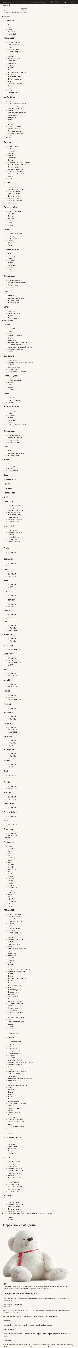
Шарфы (10, 223)
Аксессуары (9, 276)
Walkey (7, 782)
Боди (6, 475)
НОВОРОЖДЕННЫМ (11, 471)
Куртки (10, 65)
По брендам (9, 20)
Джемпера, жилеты (15, 532)
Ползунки (8, 488)
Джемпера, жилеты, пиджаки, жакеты (21, 362)
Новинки (7, 16)
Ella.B (6, 580)
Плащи (10, 81)
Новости (6, 1336)
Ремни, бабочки (13, 537)
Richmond (8, 712)
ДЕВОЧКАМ (9, 38)
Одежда (7, 142)
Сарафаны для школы (15, 84)
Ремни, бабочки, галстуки (17, 372)
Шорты (10, 176)
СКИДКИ (7, 838)
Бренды (6, 544)
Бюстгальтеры (13, 311)
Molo (9, 27)
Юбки (10, 90)
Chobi (6, 569)
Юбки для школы (13, 93)
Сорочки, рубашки (14, 367)
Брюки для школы (14, 49)
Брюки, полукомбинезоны (17, 104)
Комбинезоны (13, 61)
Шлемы (10, 225)
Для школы (9, 356)
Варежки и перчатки (15, 52)
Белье (6, 307)
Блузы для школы (14, 42)
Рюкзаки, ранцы (13, 369)
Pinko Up (7, 704)
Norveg (7, 691)
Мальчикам (9, 526)
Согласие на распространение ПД (18, 1347)
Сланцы (10, 243)
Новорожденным (32, 1325)
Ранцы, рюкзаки (13, 198)
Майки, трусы (12, 122)
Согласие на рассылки (39, 1347)
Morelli (7, 680)
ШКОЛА (6, 497)
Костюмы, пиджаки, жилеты (17, 342)
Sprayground (9, 749)
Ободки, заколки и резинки (17, 283)
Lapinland (6, 1306)
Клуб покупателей (63, 1334)
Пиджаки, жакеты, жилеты (17, 72)
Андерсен (8, 829)
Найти (24, 10)
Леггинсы (11, 68)
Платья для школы (14, 77)
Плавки (10, 451)
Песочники (9, 484)
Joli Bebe (8, 634)
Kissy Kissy (8, 645)
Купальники (12, 296)
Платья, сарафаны (14, 79)
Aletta (6, 548)
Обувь (6, 229)
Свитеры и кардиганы (15, 169)
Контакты (23, 2)
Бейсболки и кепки (14, 211)
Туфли (10, 245)
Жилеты (11, 267)
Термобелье (12, 318)
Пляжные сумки (13, 303)
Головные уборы (11, 207)
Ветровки (11, 54)
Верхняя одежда (11, 249)
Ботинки (11, 236)
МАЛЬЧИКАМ (9, 97)
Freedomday (9, 600)
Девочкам (8, 501)
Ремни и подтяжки (14, 126)
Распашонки (9, 493)
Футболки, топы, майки (16, 86)
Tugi (6, 771)
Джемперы (12, 56)
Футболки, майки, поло (16, 133)
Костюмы (11, 365)
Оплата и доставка (33, 2)
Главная (10, 1217)
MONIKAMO (11, 32)
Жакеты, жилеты (14, 58)
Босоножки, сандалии (15, 234)
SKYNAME (8, 736)
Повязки (11, 218)
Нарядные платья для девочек (19, 162)
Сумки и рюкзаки (14, 129)
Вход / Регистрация (68, 2)
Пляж (6, 291)
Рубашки (11, 331)
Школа (7, 182)
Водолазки (12, 151)
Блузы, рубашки (13, 45)
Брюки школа (12, 360)
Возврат (43, 2)
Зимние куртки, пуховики (17, 113)
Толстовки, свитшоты (15, 131)
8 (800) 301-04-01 (55, 2)
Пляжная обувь (13, 300)
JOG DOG (8, 792)
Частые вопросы (36, 1334)
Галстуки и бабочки (15, 438)
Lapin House (9, 654)
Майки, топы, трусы (14, 313)
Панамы (10, 216)
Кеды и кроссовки (14, 238)
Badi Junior (9, 559)
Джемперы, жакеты (15, 108)
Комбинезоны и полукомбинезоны (20, 347)
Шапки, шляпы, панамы (16, 298)
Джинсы (10, 110)
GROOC (7, 610)
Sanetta (10, 29)
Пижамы (10, 74)
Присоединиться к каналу (12, 1304)
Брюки (10, 47)
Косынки (11, 214)
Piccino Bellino (13, 34)
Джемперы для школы (15, 189)
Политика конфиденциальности (43, 1345)
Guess (10, 25)
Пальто (10, 70)
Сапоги (10, 240)
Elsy (5, 591)
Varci (6, 820)
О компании (7, 2)
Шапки (10, 88)
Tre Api (7, 760)
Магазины (15, 2)
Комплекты (12, 63)
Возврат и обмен (23, 1334)
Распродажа (48, 1325)
